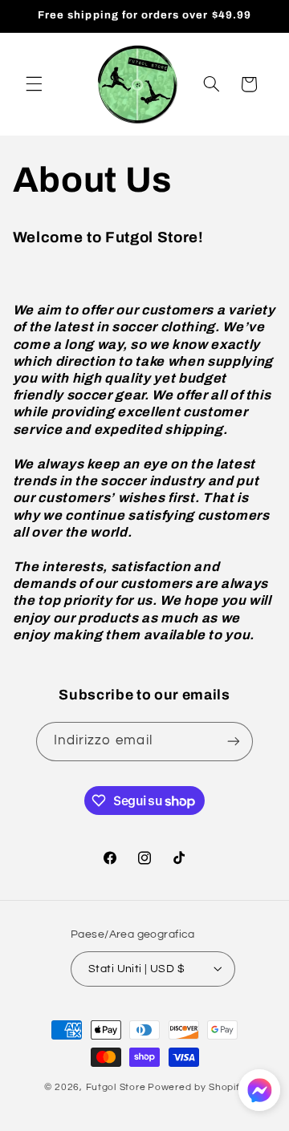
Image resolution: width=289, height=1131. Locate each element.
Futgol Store (116, 1087)
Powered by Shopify (196, 1087)
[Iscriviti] (233, 741)
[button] (33, 84)
